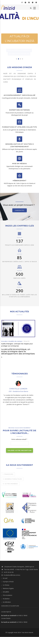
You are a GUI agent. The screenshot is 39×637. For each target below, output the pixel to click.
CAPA (5, 520)
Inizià (15, 632)
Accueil (5, 578)
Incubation (6, 599)
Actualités (6, 592)
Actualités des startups (15, 341)
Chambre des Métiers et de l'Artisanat (8, 544)
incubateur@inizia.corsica (12, 575)
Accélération (7, 602)
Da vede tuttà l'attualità (19, 49)
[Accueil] (8, 7)
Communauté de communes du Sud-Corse (9, 504)
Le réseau (6, 585)
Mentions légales (8, 588)
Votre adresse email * (19, 439)
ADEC (24, 496)
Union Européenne (9, 535)
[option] (19, 35)
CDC (5, 491)
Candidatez (19, 210)
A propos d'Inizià (8, 582)
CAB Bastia (26, 546)
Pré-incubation (7, 595)
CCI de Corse (26, 520)
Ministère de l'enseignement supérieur (27, 533)
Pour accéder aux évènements (19, 46)
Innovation (4, 341)
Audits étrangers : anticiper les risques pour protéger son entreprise (17, 345)
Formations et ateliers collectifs (19, 127)
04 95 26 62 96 (9, 572)
